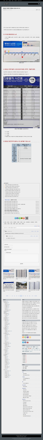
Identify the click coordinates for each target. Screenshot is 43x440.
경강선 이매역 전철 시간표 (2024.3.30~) (11, 184)
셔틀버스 (7, 377)
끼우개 (6, 315)
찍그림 (5, 349)
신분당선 (7, 364)
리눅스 (6, 338)
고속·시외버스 (7, 370)
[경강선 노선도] (21, 61)
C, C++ (6, 339)
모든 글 (6, 301)
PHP (6, 325)
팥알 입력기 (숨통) (26, 397)
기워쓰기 (7, 314)
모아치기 (6, 307)
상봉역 (36, 348)
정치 (6, 347)
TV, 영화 (7, 348)
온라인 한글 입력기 (26, 394)
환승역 (23, 223)
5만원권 (37, 346)
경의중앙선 (7, 359)
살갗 (6, 316)
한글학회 (24, 379)
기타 (6, 368)
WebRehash (29, 438)
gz (39, 349)
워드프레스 (6, 317)
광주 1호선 (7, 366)
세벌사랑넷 (24, 403)
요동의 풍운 (25, 373)
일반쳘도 (33, 348)
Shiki (20, 439)
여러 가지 (7, 353)
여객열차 (6, 354)
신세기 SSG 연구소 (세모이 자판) (28, 411)
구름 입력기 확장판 (26, 391)
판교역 (20, 223)
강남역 (26, 348)
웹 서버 (6, 321)
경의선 (23, 348)
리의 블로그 (25, 402)
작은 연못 (24, 414)
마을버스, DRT (8, 375)
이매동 (5, 223)
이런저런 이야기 (7, 343)
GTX (6, 365)
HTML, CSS (7, 323)
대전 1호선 (7, 367)
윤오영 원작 (27, 351)
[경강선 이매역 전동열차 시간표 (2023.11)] (21, 127)
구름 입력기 (25, 389)
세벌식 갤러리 (25, 405)
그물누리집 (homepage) (7, 249)
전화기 (6, 332)
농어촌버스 (7, 376)
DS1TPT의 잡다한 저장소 (27, 400)
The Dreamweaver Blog (22, 438)
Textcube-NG (25, 386)
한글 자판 (6, 302)
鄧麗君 (31, 346)
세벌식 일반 (7, 304)
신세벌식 (7, 306)
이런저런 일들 (7, 346)
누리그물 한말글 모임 (26, 378)
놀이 (6, 335)
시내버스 (7, 374)
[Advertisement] (21, 19)
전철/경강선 (5, 9)
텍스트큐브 (6, 313)
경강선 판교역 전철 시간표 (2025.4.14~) (11, 196)
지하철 (14, 223)
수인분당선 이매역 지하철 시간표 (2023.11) (12, 186)
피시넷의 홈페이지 (26, 383)
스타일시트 (28, 346)
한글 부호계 (6, 311)
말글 (5, 312)
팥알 (39, 9)
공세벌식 (7, 305)
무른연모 (6, 333)
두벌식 (6, 303)
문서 (6, 336)
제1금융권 (23, 346)
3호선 (6, 357)
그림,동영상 (7, 334)
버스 (5, 369)
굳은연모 (6, 328)
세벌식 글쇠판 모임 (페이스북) (27, 406)
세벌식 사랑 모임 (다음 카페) (27, 408)
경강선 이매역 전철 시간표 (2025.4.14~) (11, 187)
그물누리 (6, 327)
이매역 (8, 223)
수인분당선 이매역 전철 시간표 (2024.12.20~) (12, 189)
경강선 (8, 199)
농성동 (23, 351)
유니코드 (29, 348)
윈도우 (6, 337)
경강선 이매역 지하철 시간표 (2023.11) (11, 8)
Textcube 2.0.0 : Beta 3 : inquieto (21, 436)
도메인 (6, 322)
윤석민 (26, 349)
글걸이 (21, 435)
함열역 (34, 346)
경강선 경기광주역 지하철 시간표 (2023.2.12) (12, 190)
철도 (17, 223)
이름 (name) (6, 244)
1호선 (6, 356)
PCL (39, 348)
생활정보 (7, 344)
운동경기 (7, 345)
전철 (6, 199)
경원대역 (31, 351)
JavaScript (7, 324)
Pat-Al (28, 439)
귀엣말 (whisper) (8, 252)
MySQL (6, 326)
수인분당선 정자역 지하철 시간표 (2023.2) (12, 193)
